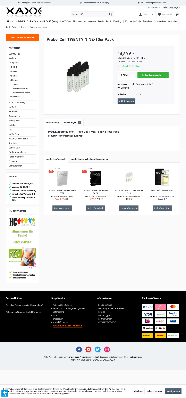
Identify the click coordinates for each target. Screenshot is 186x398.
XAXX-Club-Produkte (18, 139)
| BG (10, 130)
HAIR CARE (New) (17, 102)
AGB (55, 315)
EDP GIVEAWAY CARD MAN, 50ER (95, 191)
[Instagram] (107, 349)
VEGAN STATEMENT (107, 322)
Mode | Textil (14, 121)
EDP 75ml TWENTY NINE (162, 190)
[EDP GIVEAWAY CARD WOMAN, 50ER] (62, 177)
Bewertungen (72, 122)
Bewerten (124, 88)
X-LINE (14, 67)
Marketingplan (104, 315)
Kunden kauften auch (56, 159)
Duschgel (15, 97)
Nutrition (13, 112)
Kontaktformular (33, 312)
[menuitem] (153, 8)
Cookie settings (105, 305)
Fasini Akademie (16, 157)
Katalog (12, 125)
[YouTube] (88, 349)
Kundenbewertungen (62, 305)
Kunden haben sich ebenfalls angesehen (89, 159)
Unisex (14, 71)
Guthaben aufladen (17, 152)
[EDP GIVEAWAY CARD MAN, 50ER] (95, 177)
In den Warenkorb (151, 75)
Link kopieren (127, 101)
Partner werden (105, 319)
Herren (14, 80)
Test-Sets (13, 143)
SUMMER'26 (14, 54)
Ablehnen (138, 391)
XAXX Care (14, 107)
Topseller (15, 63)
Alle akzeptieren (154, 391)
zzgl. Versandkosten (134, 61)
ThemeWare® (109, 360)
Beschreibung (52, 122)
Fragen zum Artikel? (144, 84)
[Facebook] (79, 349)
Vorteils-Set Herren (20, 88)
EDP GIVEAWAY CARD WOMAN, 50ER (62, 191)
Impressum (58, 319)
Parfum (12, 58)
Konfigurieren (173, 391)
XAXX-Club (14, 134)
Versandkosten (86, 357)
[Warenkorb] (177, 14)
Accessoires (14, 116)
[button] (4, 393)
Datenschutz (58, 312)
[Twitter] (98, 349)
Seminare (13, 161)
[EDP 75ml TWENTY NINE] (162, 177)
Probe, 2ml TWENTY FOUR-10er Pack (129, 191)
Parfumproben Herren (21, 92)
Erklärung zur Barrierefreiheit (111, 308)
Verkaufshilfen (15, 166)
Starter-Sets (14, 148)
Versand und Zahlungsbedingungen (69, 308)
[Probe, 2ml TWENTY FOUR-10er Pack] (129, 177)
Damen (14, 76)
